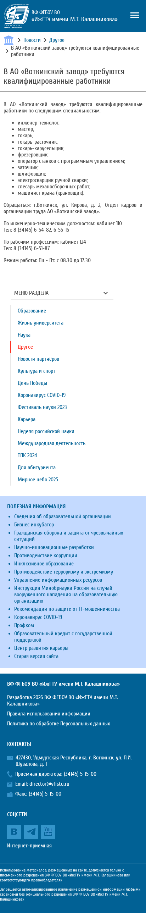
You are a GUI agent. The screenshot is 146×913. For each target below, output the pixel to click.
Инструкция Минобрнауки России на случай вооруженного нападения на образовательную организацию (66, 594)
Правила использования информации (48, 713)
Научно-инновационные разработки (54, 547)
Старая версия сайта (36, 656)
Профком (24, 625)
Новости (32, 40)
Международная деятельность (51, 443)
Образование (32, 311)
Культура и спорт (36, 371)
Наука (24, 335)
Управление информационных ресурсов (58, 580)
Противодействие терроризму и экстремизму (63, 572)
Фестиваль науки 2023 (42, 407)
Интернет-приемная (29, 845)
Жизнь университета (40, 323)
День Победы (32, 383)
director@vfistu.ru (49, 784)
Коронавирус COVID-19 (42, 395)
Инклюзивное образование (44, 563)
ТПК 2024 (27, 455)
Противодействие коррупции (45, 555)
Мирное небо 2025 (38, 479)
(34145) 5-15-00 (80, 774)
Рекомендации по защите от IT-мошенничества (67, 609)
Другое (56, 40)
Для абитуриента (37, 467)
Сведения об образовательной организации (62, 516)
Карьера (26, 419)
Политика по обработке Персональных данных (58, 723)
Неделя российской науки (46, 431)
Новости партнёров (38, 359)
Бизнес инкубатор (34, 524)
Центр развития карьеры (41, 648)
